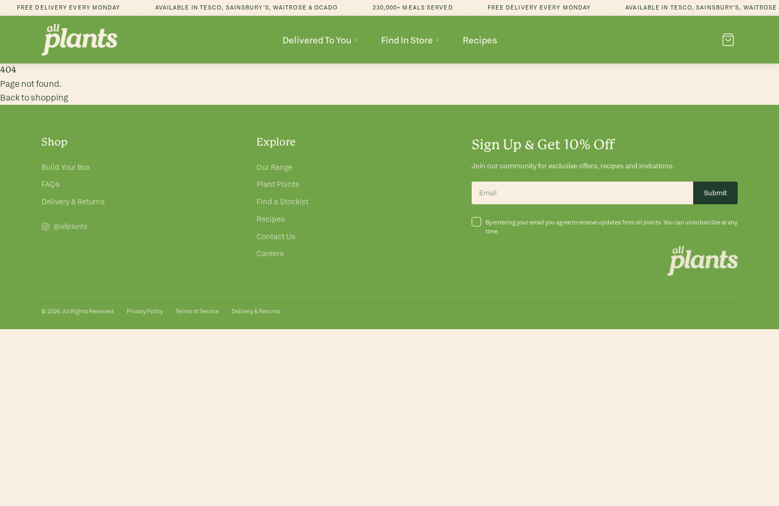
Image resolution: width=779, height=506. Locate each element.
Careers (270, 253)
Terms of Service (197, 311)
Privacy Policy (145, 311)
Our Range (274, 167)
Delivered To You (320, 40)
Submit (715, 192)
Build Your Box (65, 167)
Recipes (480, 40)
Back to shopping (34, 97)
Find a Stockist (282, 201)
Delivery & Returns (73, 201)
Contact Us (276, 236)
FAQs (50, 184)
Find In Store (410, 40)
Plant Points (277, 184)
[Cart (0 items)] (728, 39)
